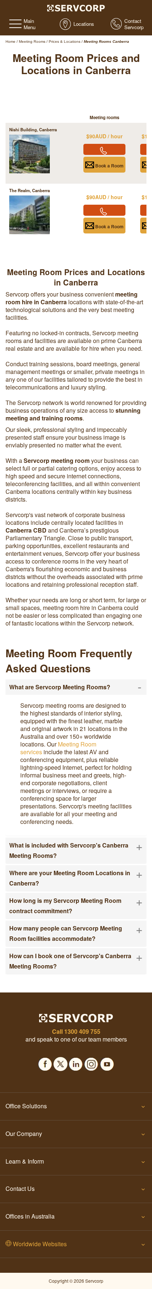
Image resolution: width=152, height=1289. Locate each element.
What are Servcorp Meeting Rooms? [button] (75, 687)
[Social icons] (45, 1062)
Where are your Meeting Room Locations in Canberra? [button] (76, 877)
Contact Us (20, 1188)
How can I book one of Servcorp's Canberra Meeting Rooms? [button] (76, 960)
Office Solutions (26, 1106)
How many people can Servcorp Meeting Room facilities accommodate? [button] (76, 933)
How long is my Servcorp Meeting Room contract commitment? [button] (76, 905)
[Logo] (76, 7)
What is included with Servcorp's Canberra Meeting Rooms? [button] (76, 850)
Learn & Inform (25, 1161)
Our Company (24, 1133)
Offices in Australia (30, 1216)
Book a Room (109, 165)
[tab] (76, 687)
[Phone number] (104, 149)
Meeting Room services (58, 748)
